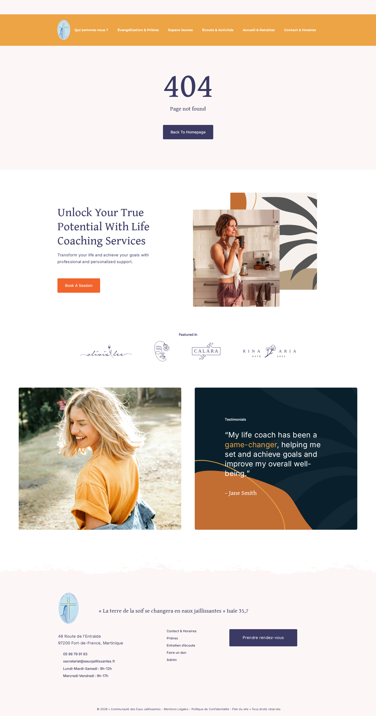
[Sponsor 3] (206, 344)
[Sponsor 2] (162, 343)
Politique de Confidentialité (210, 709)
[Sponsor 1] (106, 346)
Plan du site (240, 709)
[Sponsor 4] (269, 346)
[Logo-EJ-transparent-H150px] (63, 21)
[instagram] (187, 7)
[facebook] (180, 7)
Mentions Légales (176, 709)
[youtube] (73, 685)
